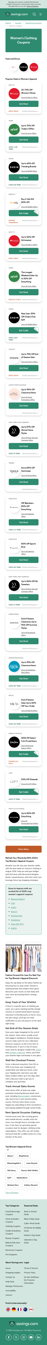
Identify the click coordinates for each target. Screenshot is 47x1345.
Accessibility (10, 1290)
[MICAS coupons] (14, 703)
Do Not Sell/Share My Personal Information (31, 1280)
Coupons (18, 23)
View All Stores (11, 1192)
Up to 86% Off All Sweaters (29, 583)
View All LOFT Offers (28, 784)
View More (23, 849)
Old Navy (11, 1170)
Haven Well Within (29, 1170)
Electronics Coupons (13, 1250)
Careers (8, 1295)
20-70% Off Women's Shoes (28, 91)
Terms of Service (33, 6)
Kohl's (13, 907)
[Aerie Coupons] (14, 129)
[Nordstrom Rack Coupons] (14, 666)
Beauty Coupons (12, 1238)
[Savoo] (8, 1310)
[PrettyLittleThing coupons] (14, 817)
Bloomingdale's (14, 1163)
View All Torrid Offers (29, 475)
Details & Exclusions (29, 111)
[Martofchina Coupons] (14, 202)
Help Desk (9, 1281)
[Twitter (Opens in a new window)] (16, 1339)
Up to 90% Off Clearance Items (28, 391)
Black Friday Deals (31, 1219)
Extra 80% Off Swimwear (28, 469)
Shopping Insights (12, 1272)
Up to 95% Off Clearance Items (28, 664)
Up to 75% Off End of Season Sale (29, 356)
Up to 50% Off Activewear (28, 239)
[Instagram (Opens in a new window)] (24, 1339)
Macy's (14, 911)
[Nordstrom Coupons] (14, 622)
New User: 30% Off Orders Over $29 (28, 317)
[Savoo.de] (14, 1310)
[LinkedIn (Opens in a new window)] (38, 1339)
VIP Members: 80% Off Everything (27, 506)
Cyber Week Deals (32, 1223)
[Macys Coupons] (14, 93)
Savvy (7, 1268)
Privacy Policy (29, 1272)
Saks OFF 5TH (17, 924)
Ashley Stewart (31, 1185)
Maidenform (22, 1178)
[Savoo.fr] (20, 1310)
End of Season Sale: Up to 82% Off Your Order (28, 703)
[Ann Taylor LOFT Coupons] (14, 781)
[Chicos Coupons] (14, 357)
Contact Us (10, 1277)
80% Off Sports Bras (28, 545)
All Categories (11, 1254)
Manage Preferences (14, 1286)
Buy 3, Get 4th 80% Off (27, 201)
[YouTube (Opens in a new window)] (31, 1339)
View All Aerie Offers (28, 133)
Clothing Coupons (12, 1226)
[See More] (7, 1150)
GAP (9, 1178)
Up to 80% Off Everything (28, 815)
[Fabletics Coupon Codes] (14, 507)
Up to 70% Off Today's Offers (28, 127)
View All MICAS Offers (29, 711)
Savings (8, 23)
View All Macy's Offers (29, 97)
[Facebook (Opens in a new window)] (9, 1339)
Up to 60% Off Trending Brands (28, 165)
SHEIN (14, 928)
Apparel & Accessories (33, 23)
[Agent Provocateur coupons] (14, 393)
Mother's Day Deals (32, 1235)
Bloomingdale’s (18, 899)
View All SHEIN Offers (29, 171)
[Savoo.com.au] (25, 1310)
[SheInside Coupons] (14, 167)
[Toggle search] (34, 14)
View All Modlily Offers (29, 207)
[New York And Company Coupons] (14, 431)
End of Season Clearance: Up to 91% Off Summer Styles (29, 623)
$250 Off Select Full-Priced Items (29, 740)
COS (13, 903)
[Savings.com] (16, 14)
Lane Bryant (31, 1163)
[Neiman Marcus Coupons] (14, 742)
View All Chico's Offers (29, 362)
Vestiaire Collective (17, 1052)
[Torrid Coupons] (14, 471)
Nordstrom (15, 920)
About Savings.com (14, 1263)
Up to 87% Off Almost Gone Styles (28, 430)
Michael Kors (16, 916)
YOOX (38, 1050)
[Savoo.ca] (31, 1310)
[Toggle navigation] (41, 14)
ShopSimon (24, 1156)
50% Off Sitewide (29, 779)
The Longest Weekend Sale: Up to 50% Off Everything (29, 277)
